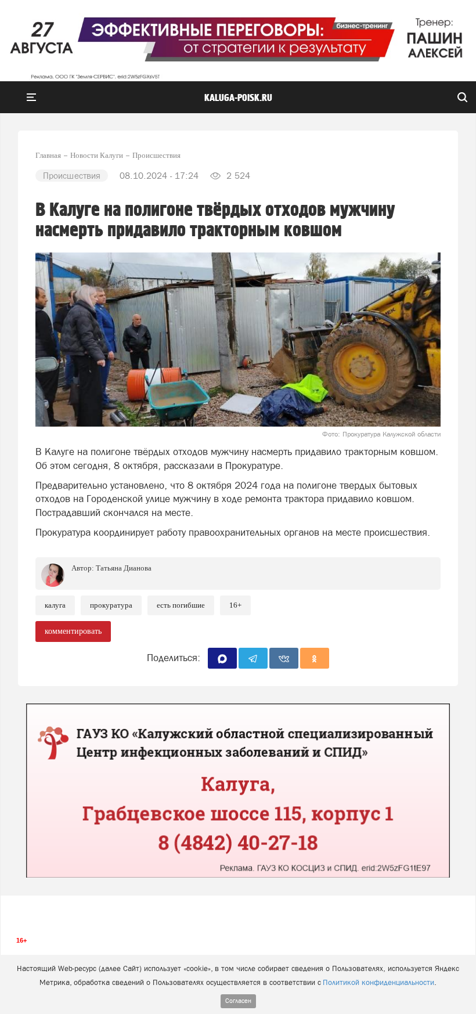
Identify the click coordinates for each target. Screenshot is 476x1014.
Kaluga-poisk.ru (238, 98)
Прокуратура (111, 605)
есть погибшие (181, 605)
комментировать (73, 631)
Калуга (55, 605)
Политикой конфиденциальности (378, 982)
